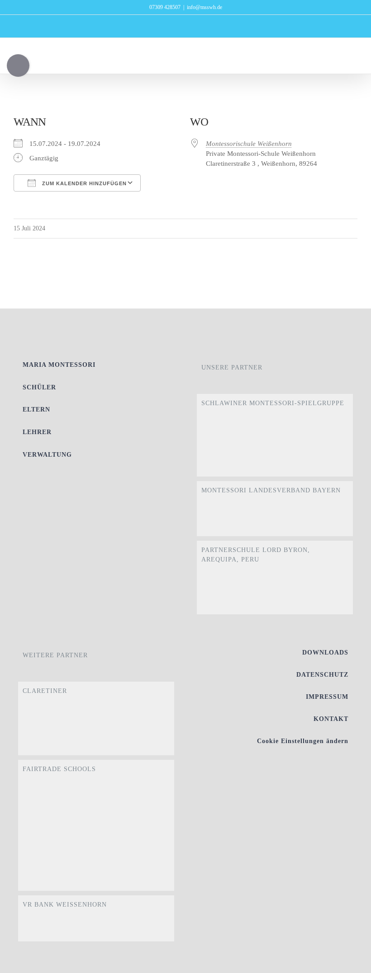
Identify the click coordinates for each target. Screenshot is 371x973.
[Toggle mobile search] (337, 60)
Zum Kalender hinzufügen (83, 183)
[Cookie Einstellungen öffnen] (351, 961)
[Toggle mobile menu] (353, 60)
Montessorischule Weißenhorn (249, 143)
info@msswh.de (204, 7)
